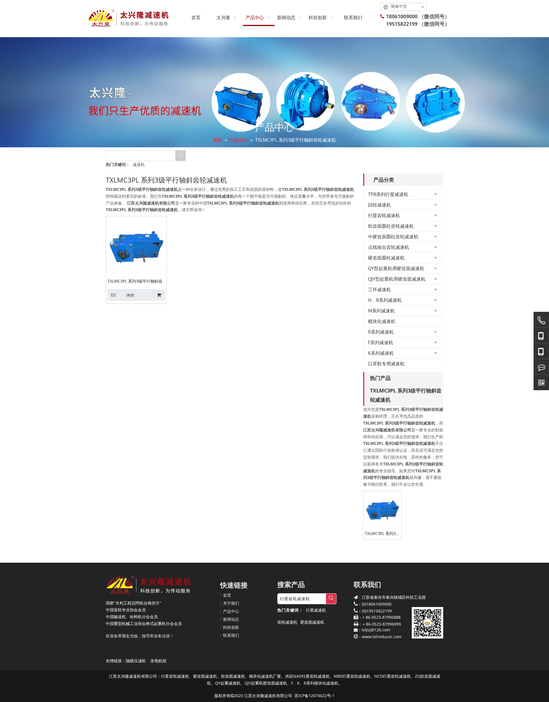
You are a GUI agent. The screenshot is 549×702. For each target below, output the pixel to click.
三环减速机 (379, 289)
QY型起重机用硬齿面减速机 (396, 268)
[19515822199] (541, 351)
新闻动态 (231, 619)
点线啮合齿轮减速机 (388, 247)
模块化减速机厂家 (265, 676)
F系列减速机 (380, 342)
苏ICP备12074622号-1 (315, 695)
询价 (130, 295)
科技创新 (231, 627)
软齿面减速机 (233, 676)
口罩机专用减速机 (386, 363)
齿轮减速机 (287, 622)
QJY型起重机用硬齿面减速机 (396, 279)
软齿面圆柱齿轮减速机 (391, 226)
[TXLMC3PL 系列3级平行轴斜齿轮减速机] (136, 246)
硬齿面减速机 (312, 622)
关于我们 (231, 603)
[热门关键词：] (180, 155)
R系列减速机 (381, 332)
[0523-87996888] (541, 320)
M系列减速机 (381, 311)
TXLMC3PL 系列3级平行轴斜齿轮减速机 (135, 280)
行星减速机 (316, 610)
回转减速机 (379, 205)
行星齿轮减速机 (384, 215)
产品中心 (231, 611)
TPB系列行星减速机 (388, 194)
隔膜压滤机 (136, 660)
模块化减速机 (381, 321)
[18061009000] (541, 335)
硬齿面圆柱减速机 (386, 258)
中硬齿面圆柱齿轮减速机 (393, 236)
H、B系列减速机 (385, 300)
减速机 (139, 164)
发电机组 (158, 660)
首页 (227, 595)
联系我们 (231, 635)
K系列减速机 (381, 353)
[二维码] (541, 382)
